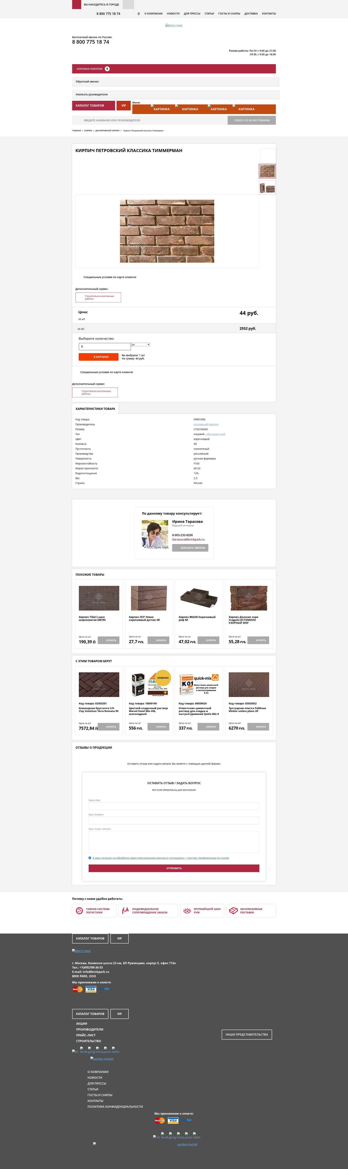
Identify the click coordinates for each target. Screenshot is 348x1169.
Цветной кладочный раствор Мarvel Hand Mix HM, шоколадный (148, 711)
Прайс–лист (86, 1035)
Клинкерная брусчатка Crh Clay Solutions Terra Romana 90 (98, 710)
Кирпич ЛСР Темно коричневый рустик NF (144, 619)
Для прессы (192, 13)
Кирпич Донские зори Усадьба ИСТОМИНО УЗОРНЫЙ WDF (243, 620)
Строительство (88, 1041)
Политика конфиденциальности (115, 1107)
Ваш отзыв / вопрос (100, 828)
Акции (81, 1024)
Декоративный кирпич (107, 130)
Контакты (269, 13)
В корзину (101, 357)
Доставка (251, 13)
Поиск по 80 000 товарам (252, 120)
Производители (89, 1029)
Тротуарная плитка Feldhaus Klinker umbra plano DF (247, 710)
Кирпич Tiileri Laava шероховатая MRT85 (92, 619)
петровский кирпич (206, 424)
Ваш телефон (96, 814)
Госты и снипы (229, 13)
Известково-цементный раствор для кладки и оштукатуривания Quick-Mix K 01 (199, 712)
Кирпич (88, 130)
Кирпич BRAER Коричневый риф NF (197, 619)
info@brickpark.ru (96, 972)
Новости (173, 13)
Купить (111, 640)
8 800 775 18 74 (108, 13)
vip (123, 105)
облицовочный (215, 434)
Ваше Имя (94, 800)
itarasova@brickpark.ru (188, 539)
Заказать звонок (193, 547)
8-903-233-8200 (182, 535)
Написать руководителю (92, 94)
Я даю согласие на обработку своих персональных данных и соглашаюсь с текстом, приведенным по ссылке (161, 858)
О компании (153, 13)
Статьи (209, 13)
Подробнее (99, 607)
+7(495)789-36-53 (91, 967)
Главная (76, 130)
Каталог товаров (90, 938)
